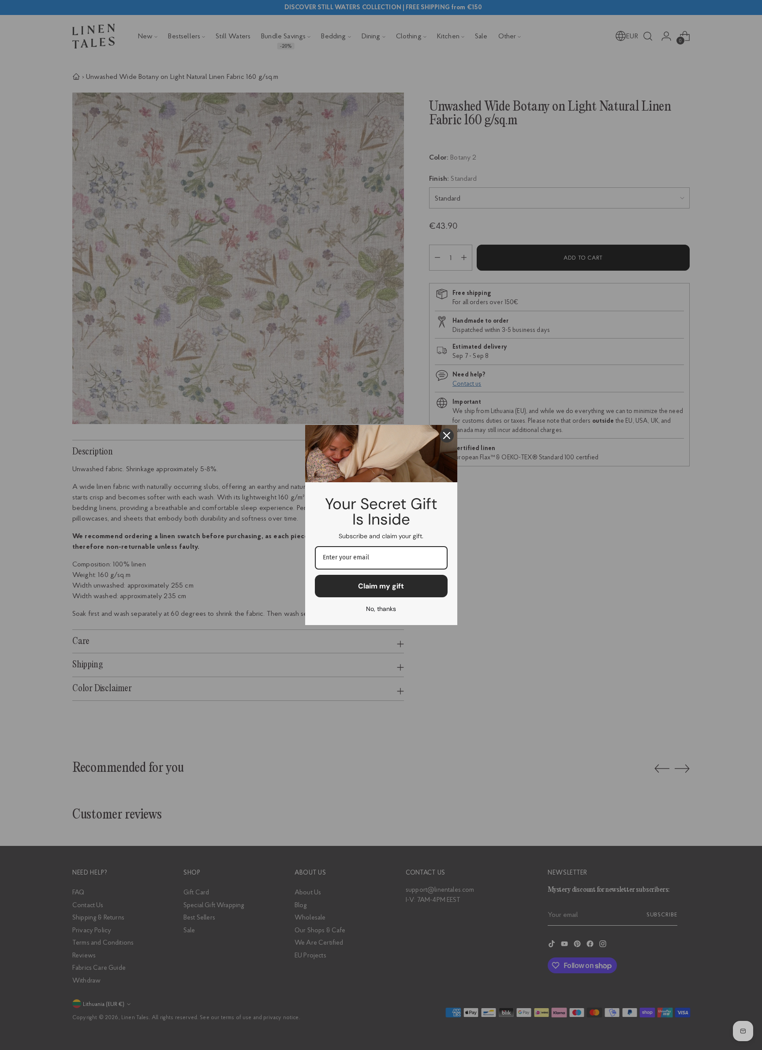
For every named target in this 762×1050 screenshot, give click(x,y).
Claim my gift (381, 586)
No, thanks (381, 609)
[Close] (446, 435)
